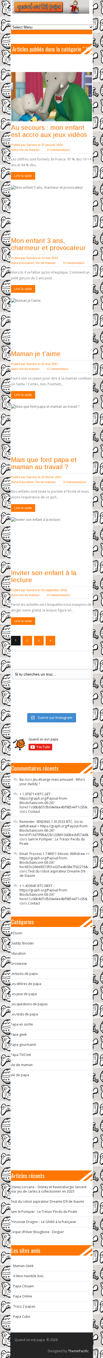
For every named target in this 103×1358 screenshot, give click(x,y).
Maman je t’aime (36, 353)
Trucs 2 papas (24, 1306)
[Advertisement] (54, 1124)
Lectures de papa (24, 973)
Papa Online (22, 1296)
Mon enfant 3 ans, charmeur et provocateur (48, 244)
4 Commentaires (58, 595)
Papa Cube (21, 1316)
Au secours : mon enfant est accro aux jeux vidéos (49, 131)
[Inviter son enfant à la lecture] (51, 542)
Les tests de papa (24, 1014)
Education (26, 263)
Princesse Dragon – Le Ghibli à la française (43, 1221)
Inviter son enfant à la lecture (43, 576)
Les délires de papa (25, 983)
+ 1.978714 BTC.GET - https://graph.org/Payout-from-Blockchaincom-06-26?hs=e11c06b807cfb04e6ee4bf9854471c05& (53, 800)
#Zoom (16, 933)
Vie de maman (29, 149)
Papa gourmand (23, 1044)
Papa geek (18, 1034)
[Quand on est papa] (51, 7)
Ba (22, 779)
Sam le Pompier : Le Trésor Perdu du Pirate (52, 841)
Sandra (31, 145)
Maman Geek (23, 1266)
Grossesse (18, 963)
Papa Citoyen (23, 1286)
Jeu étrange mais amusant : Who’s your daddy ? (52, 781)
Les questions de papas (29, 1004)
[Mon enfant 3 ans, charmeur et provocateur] (51, 209)
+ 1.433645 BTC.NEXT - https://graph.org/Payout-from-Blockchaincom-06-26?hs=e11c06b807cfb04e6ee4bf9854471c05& (53, 892)
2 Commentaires (58, 149)
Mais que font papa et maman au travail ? (44, 463)
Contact (34, 811)
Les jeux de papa (23, 994)
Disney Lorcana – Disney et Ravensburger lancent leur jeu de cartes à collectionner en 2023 (48, 1189)
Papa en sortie (21, 1024)
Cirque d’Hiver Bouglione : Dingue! (37, 1232)
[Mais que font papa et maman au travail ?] (51, 428)
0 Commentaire (73, 263)
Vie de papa (19, 1075)
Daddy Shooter (22, 943)
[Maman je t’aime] (51, 323)
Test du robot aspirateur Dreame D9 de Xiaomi (52, 873)
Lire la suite (23, 175)
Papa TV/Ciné (20, 1054)
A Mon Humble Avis (28, 1276)
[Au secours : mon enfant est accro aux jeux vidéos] (51, 96)
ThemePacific (78, 1351)
